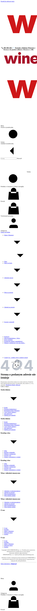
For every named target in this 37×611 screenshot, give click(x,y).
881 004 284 (8, 48)
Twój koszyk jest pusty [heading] (7, 216)
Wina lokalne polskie (9, 495)
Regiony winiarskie (9, 452)
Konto (6, 407)
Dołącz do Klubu (5, 232)
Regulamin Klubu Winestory (12, 410)
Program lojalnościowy (10, 409)
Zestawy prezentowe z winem (12, 457)
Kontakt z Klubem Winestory (25, 48)
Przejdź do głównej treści (7, 1)
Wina (5, 451)
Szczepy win (7, 455)
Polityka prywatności (10, 415)
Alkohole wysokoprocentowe (12, 491)
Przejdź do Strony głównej (13, 385)
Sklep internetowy (9, 564)
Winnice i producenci (10, 454)
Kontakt (6, 529)
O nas (5, 528)
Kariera (6, 534)
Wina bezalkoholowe (10, 494)
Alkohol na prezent (9, 492)
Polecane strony (8, 532)
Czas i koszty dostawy (10, 412)
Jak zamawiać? (8, 413)
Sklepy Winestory (9, 531)
